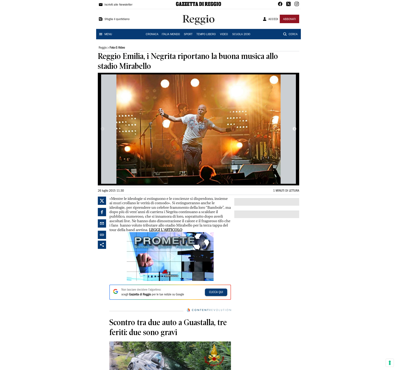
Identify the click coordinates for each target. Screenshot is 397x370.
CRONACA (152, 34)
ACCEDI (273, 19)
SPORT (188, 34)
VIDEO (224, 34)
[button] (170, 256)
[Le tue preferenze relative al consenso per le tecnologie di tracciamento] (390, 363)
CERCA (293, 34)
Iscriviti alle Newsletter (118, 5)
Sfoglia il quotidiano (117, 19)
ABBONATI (289, 19)
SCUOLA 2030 (241, 34)
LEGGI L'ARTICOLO (165, 230)
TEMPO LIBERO (206, 34)
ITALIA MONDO (171, 34)
